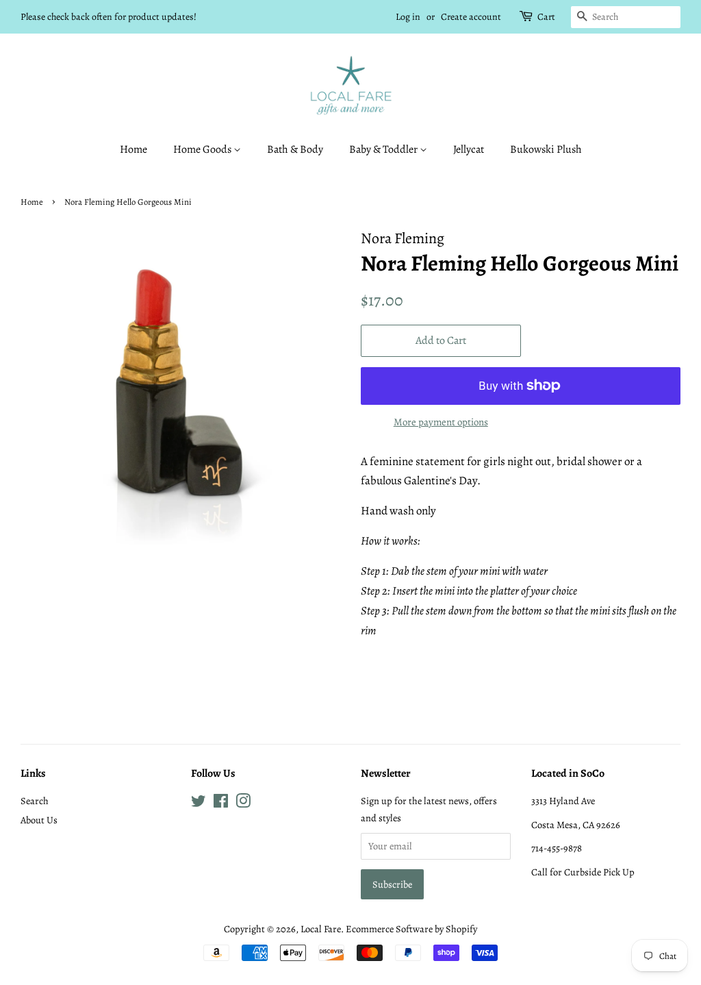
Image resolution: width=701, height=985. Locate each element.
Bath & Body (295, 149)
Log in (408, 16)
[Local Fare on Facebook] (221, 803)
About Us (39, 820)
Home (133, 149)
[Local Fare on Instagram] (243, 803)
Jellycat (468, 149)
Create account (471, 16)
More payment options (441, 422)
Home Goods (203, 149)
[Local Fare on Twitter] (198, 803)
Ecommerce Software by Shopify (411, 929)
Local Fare (321, 929)
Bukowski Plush (546, 149)
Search (35, 801)
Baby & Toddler (384, 149)
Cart (546, 16)
